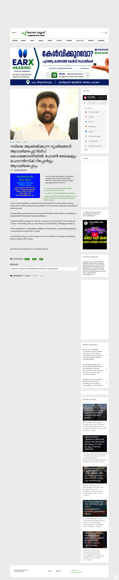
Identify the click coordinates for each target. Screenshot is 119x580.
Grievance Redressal (76, 572)
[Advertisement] (59, 15)
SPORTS (59, 40)
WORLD (41, 40)
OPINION (90, 40)
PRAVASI (69, 40)
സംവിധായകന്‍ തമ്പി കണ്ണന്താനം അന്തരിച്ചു (60, 193)
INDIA (32, 40)
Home (12, 142)
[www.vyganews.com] (33, 37)
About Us (58, 571)
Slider (25, 142)
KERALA (23, 40)
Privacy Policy (75, 570)
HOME (15, 40)
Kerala (19, 142)
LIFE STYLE (80, 40)
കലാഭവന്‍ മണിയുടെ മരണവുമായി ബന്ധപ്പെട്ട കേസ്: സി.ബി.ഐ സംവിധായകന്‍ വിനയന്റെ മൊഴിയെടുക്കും (60, 198)
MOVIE (50, 40)
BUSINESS (101, 40)
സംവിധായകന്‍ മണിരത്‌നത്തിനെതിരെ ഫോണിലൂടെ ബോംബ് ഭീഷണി (57, 189)
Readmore (93, 430)
